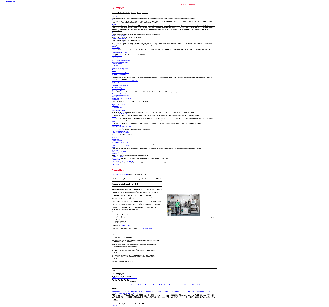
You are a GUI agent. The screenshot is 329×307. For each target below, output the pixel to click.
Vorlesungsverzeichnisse (118, 89)
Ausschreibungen (116, 125)
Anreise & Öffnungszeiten (119, 38)
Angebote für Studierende (119, 164)
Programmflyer (126, 225)
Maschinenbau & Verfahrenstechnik (121, 70)
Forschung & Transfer (122, 174)
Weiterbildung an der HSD (119, 152)
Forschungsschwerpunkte (118, 110)
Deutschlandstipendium (118, 107)
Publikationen (115, 139)
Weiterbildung (145, 13)
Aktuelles (114, 15)
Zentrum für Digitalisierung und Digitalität (198, 291)
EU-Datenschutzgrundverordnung (121, 60)
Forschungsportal (116, 136)
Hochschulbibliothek (144, 291)
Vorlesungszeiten (116, 87)
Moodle (171, 284)
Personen (114, 46)
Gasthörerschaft (116, 159)
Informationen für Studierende (120, 93)
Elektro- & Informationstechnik (120, 68)
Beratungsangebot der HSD (152, 284)
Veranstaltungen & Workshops (120, 104)
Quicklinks (192, 4)
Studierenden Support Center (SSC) (121, 291)
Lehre (113, 84)
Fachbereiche (122, 13)
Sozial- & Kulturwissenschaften (120, 73)
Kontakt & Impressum (118, 63)
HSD (113, 174)
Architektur (115, 65)
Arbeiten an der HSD (117, 59)
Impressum (119, 278)
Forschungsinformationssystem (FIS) (121, 126)
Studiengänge (115, 76)
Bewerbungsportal (116, 82)
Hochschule (115, 13)
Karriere (208, 284)
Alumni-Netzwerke (117, 56)
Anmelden (114, 305)
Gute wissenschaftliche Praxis (120, 131)
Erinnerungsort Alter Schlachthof (132, 293)
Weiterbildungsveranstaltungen (120, 156)
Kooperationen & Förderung (119, 52)
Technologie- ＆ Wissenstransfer (120, 142)
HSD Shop (115, 57)
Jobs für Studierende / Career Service (122, 98)
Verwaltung (115, 24)
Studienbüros (134, 291)
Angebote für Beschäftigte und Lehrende (123, 161)
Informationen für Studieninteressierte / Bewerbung (125, 81)
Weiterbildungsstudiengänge (119, 153)
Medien (114, 71)
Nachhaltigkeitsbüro (117, 293)
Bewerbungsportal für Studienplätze (121, 284)
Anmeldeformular (147, 228)
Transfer (139, 13)
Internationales (115, 99)
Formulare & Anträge (117, 96)
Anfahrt (114, 278)
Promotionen (115, 103)
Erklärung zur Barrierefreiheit (119, 62)
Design (113, 66)
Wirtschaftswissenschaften (119, 74)
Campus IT (153, 291)
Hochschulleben (116, 48)
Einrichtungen (115, 19)
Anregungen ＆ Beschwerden (120, 85)
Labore (113, 121)
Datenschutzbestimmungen (129, 278)
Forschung (133, 13)
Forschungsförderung (117, 128)
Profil (113, 32)
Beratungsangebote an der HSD (120, 95)
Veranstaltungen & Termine (119, 35)
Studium (128, 13)
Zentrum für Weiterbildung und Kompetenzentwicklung (172, 291)
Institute (114, 117)
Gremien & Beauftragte (118, 41)
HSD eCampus (165, 284)
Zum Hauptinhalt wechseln (8, 1)
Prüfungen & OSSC (117, 90)
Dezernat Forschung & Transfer (120, 132)
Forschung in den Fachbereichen (120, 114)
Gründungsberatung (117, 140)
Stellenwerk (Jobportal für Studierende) (195, 284)
